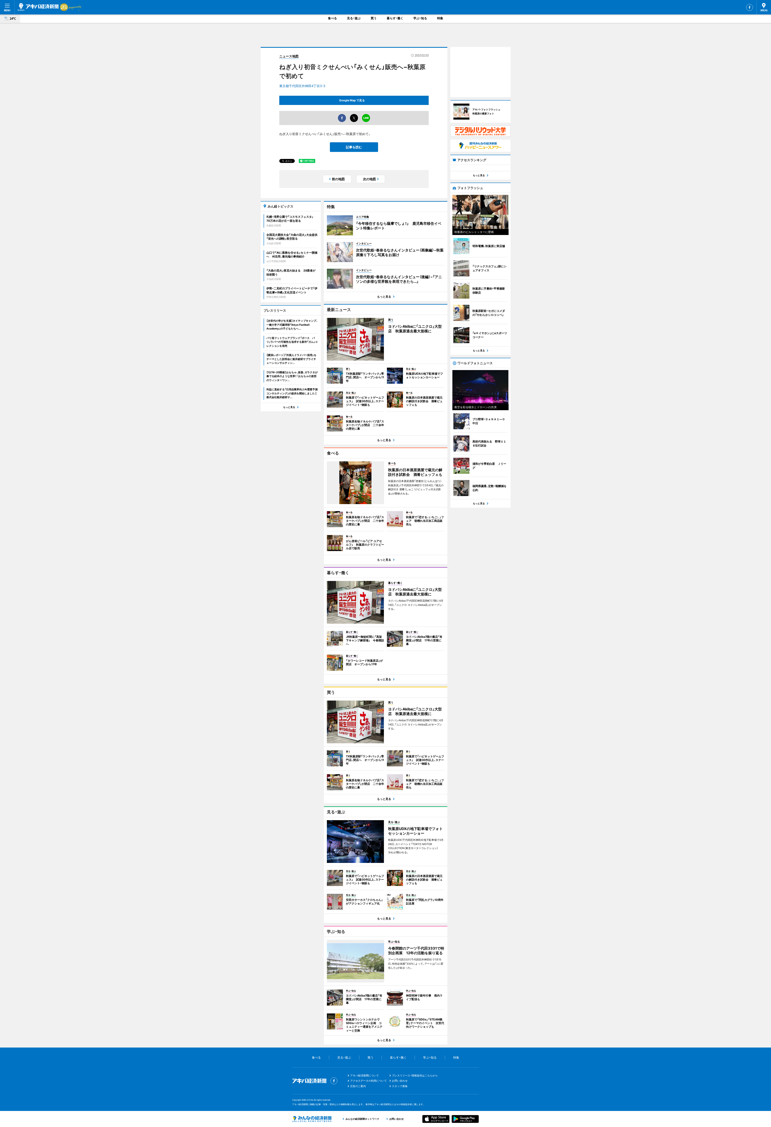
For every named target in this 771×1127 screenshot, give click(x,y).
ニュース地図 (289, 56)
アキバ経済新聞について (364, 1075)
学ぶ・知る (420, 18)
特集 (440, 18)
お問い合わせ (400, 1080)
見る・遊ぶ (354, 18)
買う (374, 18)
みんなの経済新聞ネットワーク (311, 1119)
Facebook (749, 7)
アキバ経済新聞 (38, 7)
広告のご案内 (358, 1086)
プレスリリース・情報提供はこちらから (415, 1075)
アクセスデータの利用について (368, 1080)
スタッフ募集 (400, 1086)
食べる (332, 18)
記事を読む (354, 147)
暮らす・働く (395, 18)
